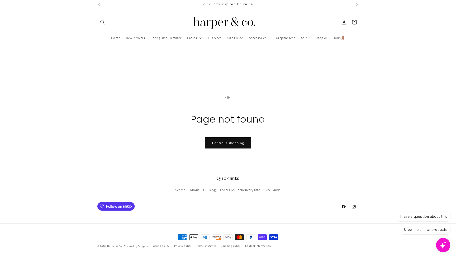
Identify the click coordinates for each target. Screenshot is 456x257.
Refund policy (160, 245)
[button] (102, 22)
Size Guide (273, 190)
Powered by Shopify (136, 246)
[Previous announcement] (99, 4)
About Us (197, 190)
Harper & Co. (115, 246)
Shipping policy (231, 245)
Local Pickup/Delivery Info (240, 190)
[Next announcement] (357, 4)
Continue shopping (228, 143)
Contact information (258, 245)
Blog (212, 190)
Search (180, 190)
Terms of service (206, 245)
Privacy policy (183, 245)
